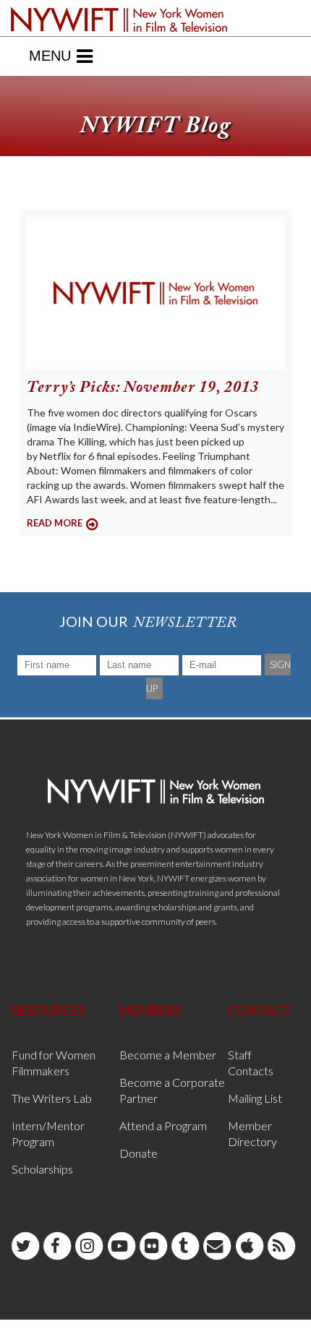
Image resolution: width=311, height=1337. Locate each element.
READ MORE (54, 523)
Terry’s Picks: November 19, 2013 (143, 388)
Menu (50, 56)
